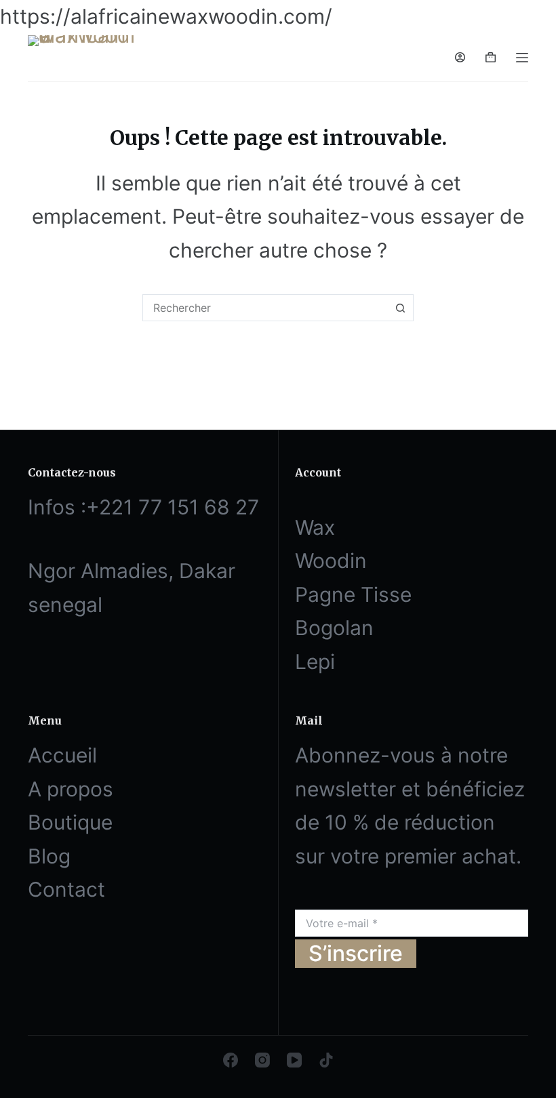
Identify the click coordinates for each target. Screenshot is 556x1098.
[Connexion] (460, 57)
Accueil (62, 755)
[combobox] (265, 307)
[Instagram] (262, 1060)
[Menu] (522, 58)
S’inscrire (356, 953)
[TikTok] (326, 1060)
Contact (66, 889)
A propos (70, 789)
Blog (49, 856)
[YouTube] (294, 1060)
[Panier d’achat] (490, 57)
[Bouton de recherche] (400, 308)
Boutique (70, 822)
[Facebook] (230, 1060)
